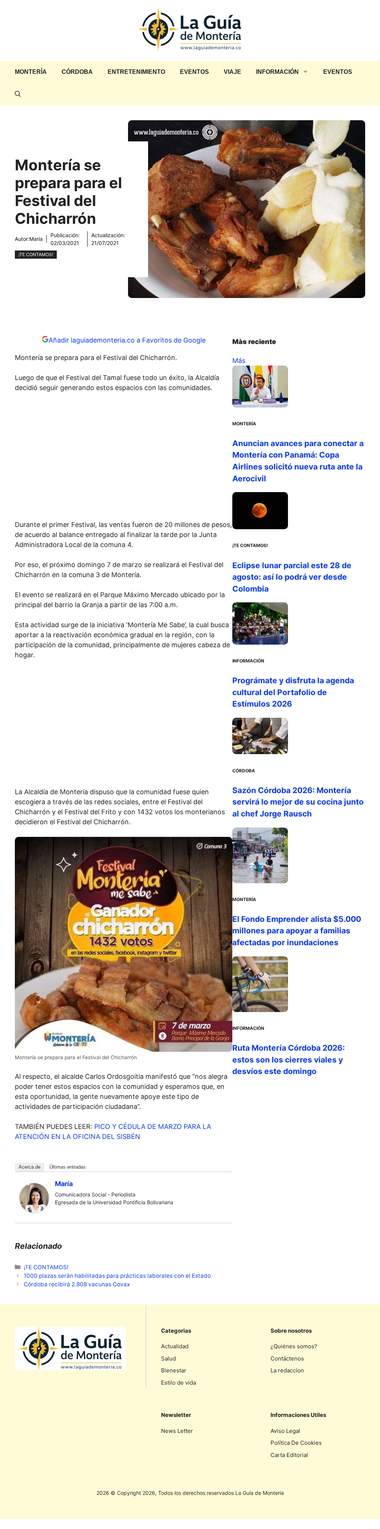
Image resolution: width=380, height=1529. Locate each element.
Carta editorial (289, 1454)
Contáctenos (287, 1358)
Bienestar (173, 1370)
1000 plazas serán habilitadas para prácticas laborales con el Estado (117, 1275)
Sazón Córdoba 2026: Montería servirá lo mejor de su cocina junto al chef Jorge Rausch (298, 802)
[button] (17, 94)
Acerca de (29, 1167)
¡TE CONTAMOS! (36, 254)
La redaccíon (287, 1370)
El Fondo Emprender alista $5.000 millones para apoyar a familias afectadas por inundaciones (296, 930)
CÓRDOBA (77, 72)
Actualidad (175, 1346)
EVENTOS (194, 72)
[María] (34, 1210)
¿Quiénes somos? (294, 1346)
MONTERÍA (31, 72)
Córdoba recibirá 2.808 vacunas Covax (77, 1284)
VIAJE (232, 72)
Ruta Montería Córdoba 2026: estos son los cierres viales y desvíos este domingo (288, 1059)
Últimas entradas (67, 1167)
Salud (168, 1358)
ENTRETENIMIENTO (136, 72)
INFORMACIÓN (277, 72)
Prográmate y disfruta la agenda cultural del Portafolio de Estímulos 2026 (293, 692)
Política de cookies (296, 1442)
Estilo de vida (178, 1382)
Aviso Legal (285, 1430)
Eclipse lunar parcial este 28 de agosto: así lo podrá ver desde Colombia (291, 577)
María (36, 239)
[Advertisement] (124, 458)
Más (238, 360)
